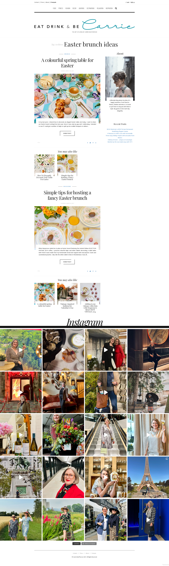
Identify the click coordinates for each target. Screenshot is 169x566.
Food (54, 8)
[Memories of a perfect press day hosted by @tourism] (63, 520)
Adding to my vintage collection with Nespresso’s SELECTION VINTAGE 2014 (90, 308)
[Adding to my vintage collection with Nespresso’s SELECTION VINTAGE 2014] (90, 294)
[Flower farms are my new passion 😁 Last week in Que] (21, 520)
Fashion (67, 8)
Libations (81, 8)
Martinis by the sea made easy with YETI (120, 142)
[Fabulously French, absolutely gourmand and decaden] (106, 520)
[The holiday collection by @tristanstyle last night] (106, 350)
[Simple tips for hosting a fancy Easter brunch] (67, 165)
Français (94, 553)
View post (67, 133)
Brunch (67, 54)
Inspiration (109, 8)
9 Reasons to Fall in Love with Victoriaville (119, 133)
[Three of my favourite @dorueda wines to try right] (21, 435)
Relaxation (100, 8)
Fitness (60, 8)
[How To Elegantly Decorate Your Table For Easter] (44, 165)
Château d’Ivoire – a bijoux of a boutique (120, 140)
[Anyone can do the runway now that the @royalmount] (63, 477)
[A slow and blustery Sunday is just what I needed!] (21, 477)
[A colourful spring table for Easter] (67, 98)
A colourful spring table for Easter (67, 63)
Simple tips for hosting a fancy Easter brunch (67, 177)
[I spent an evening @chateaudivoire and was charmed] (106, 435)
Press (81, 553)
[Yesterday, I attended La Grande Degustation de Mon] (21, 350)
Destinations (90, 8)
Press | (43, 2)
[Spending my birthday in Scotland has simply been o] (63, 392)
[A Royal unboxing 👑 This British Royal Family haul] (106, 477)
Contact (75, 553)
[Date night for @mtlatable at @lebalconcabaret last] (21, 392)
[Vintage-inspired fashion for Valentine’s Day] (67, 294)
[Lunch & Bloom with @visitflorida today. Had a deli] (63, 435)
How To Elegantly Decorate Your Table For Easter (44, 177)
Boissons (67, 186)
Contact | (37, 2)
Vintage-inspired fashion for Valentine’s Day (67, 306)
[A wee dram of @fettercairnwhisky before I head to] (106, 392)
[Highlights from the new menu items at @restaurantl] (63, 350)
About (48, 2)
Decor (74, 8)
